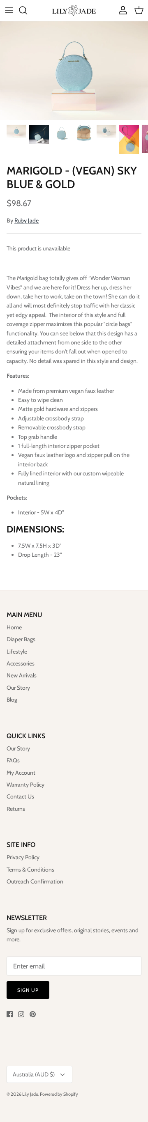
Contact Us (20, 796)
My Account (21, 772)
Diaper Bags (21, 639)
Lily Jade (30, 1094)
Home (14, 627)
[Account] (121, 10)
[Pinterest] (33, 1014)
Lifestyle (17, 651)
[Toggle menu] (9, 10)
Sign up (28, 990)
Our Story (18, 687)
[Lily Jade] (74, 10)
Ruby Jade (26, 220)
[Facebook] (10, 1014)
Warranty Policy (25, 784)
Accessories (21, 663)
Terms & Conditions (30, 869)
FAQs (13, 760)
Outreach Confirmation (35, 881)
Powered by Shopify (59, 1094)
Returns (16, 808)
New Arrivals (22, 675)
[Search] (27, 10)
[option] (74, 70)
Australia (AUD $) (34, 1074)
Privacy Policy (23, 857)
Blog (12, 699)
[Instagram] (21, 1014)
